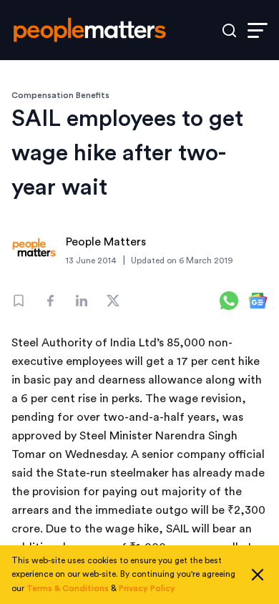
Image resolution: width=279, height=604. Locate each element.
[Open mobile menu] (258, 30)
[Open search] (229, 30)
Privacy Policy (147, 588)
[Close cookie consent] (258, 575)
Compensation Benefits (60, 95)
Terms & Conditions (67, 588)
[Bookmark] (18, 300)
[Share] (50, 300)
